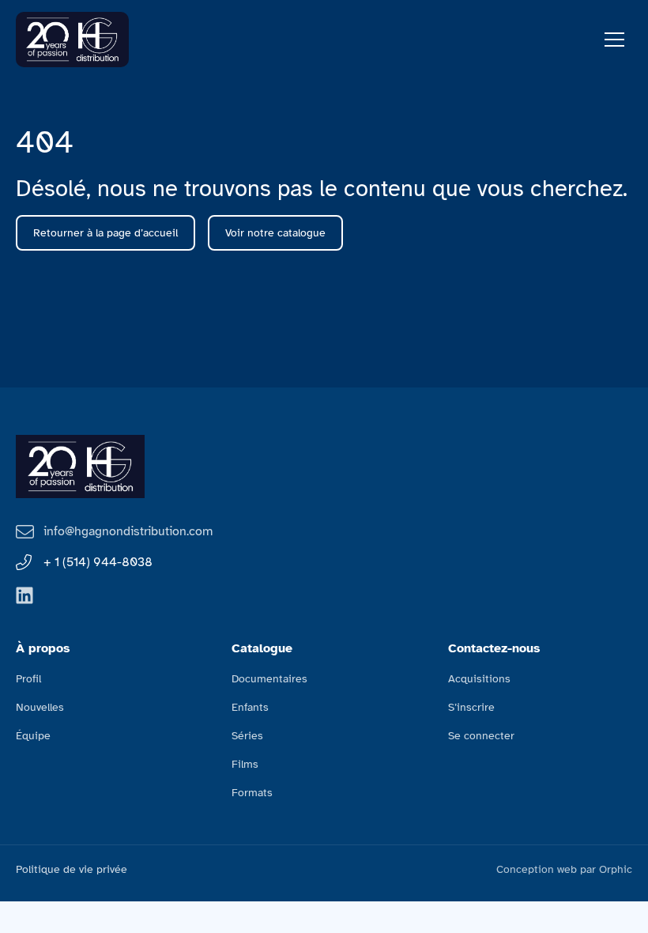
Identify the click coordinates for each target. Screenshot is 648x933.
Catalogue (262, 648)
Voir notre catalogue (275, 233)
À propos (43, 648)
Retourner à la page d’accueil (105, 233)
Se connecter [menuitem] (481, 735)
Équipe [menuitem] (33, 735)
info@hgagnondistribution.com (128, 531)
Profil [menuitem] (28, 679)
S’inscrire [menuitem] (471, 707)
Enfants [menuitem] (250, 707)
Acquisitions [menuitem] (479, 679)
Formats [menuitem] (252, 792)
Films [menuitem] (245, 764)
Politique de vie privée (71, 869)
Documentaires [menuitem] (269, 679)
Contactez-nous (494, 648)
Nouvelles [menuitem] (40, 707)
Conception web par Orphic (564, 869)
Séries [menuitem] (247, 735)
